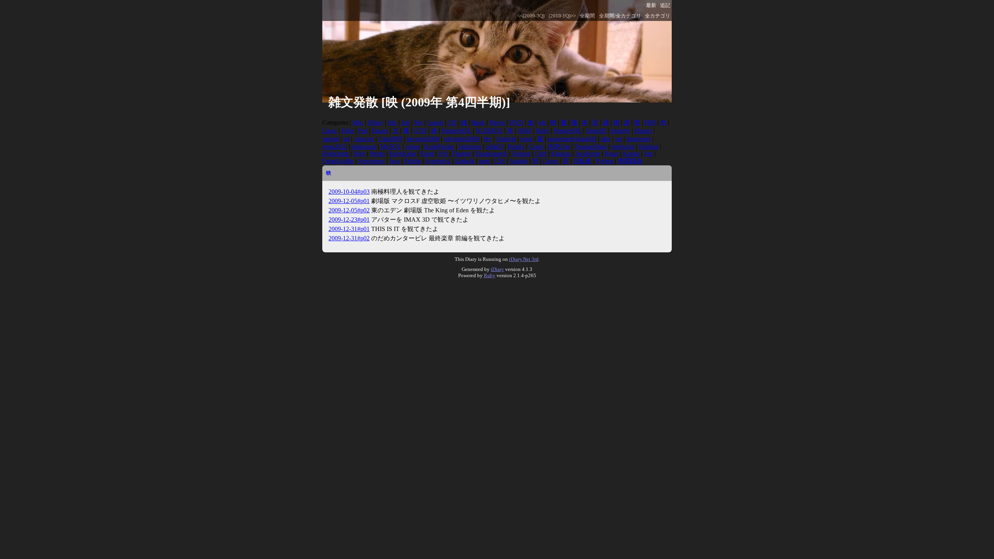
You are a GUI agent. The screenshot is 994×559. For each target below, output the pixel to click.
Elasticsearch (491, 153)
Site (392, 122)
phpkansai (363, 146)
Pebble (412, 161)
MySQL (391, 146)
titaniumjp (638, 138)
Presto (377, 153)
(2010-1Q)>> (562, 16)
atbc (606, 138)
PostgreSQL (456, 130)
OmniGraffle (338, 161)
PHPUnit (558, 146)
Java (394, 161)
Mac (358, 122)
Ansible (518, 161)
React (612, 153)
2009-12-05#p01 (349, 201)
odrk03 (494, 146)
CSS (499, 161)
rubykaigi (622, 146)
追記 (665, 5)
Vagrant (520, 153)
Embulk (464, 161)
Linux (329, 130)
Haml (427, 153)
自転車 (582, 161)
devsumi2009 (423, 138)
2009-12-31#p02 (349, 238)
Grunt (536, 146)
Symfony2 (438, 161)
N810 (525, 130)
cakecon (364, 138)
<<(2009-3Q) (530, 16)
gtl (346, 138)
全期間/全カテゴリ (620, 16)
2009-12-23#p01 (349, 219)
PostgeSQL (568, 130)
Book (478, 122)
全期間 (587, 16)
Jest (648, 153)
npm (484, 161)
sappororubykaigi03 (571, 138)
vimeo (412, 146)
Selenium (470, 146)
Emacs (380, 130)
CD (452, 122)
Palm (347, 130)
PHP (650, 122)
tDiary (375, 122)
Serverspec (371, 161)
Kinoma (561, 153)
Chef (541, 153)
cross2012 (334, 146)
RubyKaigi (402, 153)
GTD (420, 130)
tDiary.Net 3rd (524, 259)
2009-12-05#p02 (349, 210)
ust (618, 138)
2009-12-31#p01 (349, 229)
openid (330, 138)
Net (418, 122)
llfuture (643, 130)
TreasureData (590, 146)
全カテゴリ (657, 16)
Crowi (550, 161)
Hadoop (649, 146)
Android (505, 138)
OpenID (596, 130)
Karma (631, 153)
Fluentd (461, 153)
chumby (620, 130)
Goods (435, 122)
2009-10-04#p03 (349, 191)
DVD (516, 122)
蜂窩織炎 (630, 161)
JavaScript (587, 153)
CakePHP (390, 138)
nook (526, 138)
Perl (363, 130)
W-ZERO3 (489, 130)
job (542, 122)
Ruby (542, 130)
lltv (488, 138)
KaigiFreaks (439, 146)
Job (405, 122)
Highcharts (335, 153)
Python (604, 161)
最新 (651, 5)
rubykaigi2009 (462, 138)
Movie (497, 122)
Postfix (516, 146)
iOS (443, 153)
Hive (359, 153)
